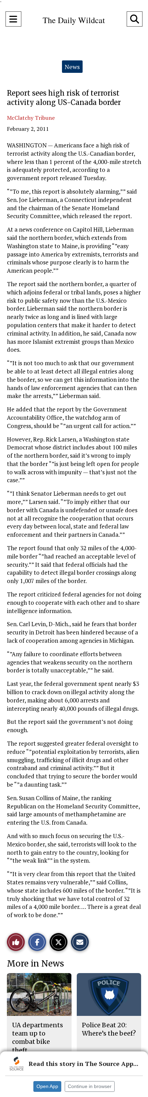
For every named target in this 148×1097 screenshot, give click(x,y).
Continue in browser (90, 1086)
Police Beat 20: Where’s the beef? (109, 1029)
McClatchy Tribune (31, 118)
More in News (35, 963)
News (72, 66)
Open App (47, 1086)
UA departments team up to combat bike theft (37, 1037)
